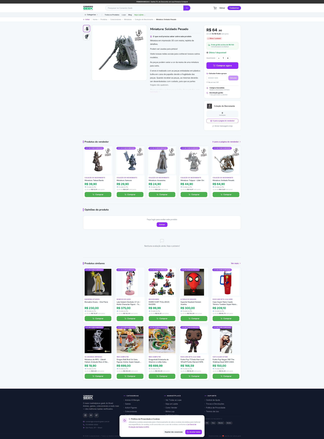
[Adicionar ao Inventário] (108, 166)
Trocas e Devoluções (215, 404)
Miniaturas (128, 19)
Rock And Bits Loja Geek (223, 299)
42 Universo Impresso (93, 357)
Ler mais (154, 92)
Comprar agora (224, 65)
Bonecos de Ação (124, 299)
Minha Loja (170, 411)
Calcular (233, 78)
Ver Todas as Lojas (173, 400)
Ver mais (235, 263)
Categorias (91, 15)
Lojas (124, 15)
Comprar (99, 194)
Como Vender (171, 408)
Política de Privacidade (215, 408)
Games (128, 404)
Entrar (222, 8)
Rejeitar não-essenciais (174, 432)
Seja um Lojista (172, 404)
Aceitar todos (195, 432)
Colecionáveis (115, 19)
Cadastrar (234, 8)
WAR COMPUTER (123, 357)
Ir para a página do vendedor (224, 121)
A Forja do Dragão (188, 299)
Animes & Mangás (132, 400)
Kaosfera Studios (92, 299)
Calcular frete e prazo (218, 73)
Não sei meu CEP (213, 82)
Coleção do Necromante (144, 19)
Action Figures (131, 408)
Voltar (87, 19)
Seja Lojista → (139, 15)
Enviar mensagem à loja (223, 126)
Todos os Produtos (112, 15)
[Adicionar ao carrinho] (108, 171)
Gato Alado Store (220, 357)
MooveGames (154, 299)
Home (95, 19)
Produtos (103, 19)
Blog (130, 15)
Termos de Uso (212, 411)
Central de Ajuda (213, 400)
